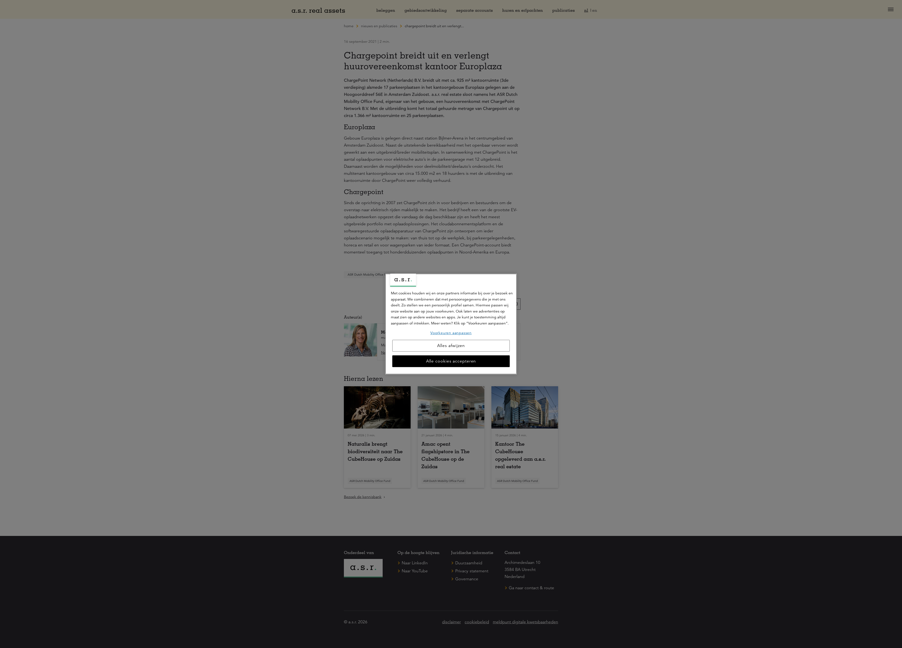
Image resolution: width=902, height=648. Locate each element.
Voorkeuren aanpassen (451, 333)
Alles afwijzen (451, 345)
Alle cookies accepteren (451, 361)
